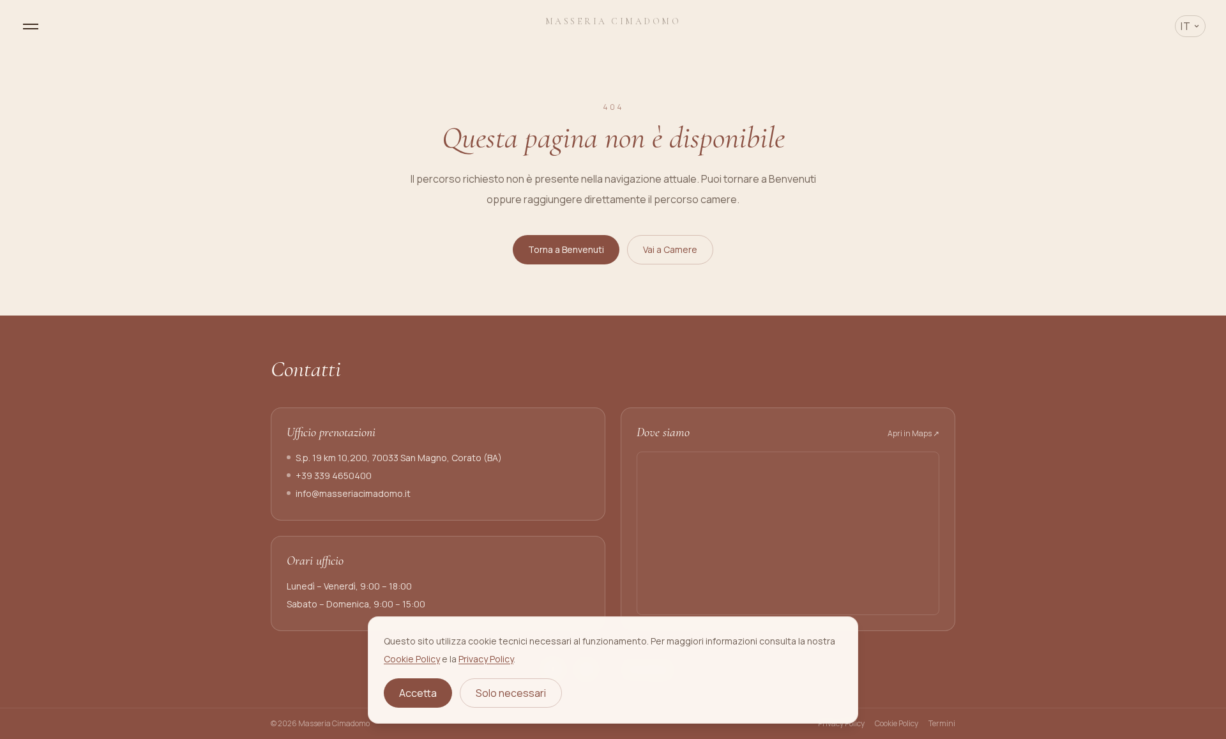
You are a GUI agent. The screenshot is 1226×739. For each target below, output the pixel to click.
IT (1186, 26)
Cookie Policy (412, 659)
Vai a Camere (670, 249)
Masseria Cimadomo (613, 21)
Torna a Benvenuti (566, 249)
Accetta (418, 693)
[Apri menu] (30, 26)
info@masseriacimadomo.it (353, 493)
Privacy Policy (485, 659)
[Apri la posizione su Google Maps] (788, 533)
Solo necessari (511, 693)
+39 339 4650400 (334, 475)
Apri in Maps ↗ (913, 434)
